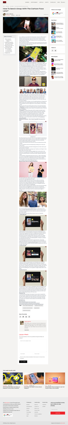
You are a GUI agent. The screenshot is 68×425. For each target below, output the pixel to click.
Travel (27, 414)
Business (27, 2)
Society (46, 2)
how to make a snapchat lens (28, 305)
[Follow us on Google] (57, 13)
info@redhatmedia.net (7, 412)
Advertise (36, 412)
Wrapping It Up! (7, 52)
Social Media (12, 6)
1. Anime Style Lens (9, 49)
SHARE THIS (45, 14)
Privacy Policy (36, 410)
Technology (53, 2)
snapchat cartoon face (39, 305)
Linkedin (43, 406)
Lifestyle (41, 2)
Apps (46, 385)
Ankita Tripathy (9, 14)
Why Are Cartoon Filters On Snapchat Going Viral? (9, 46)
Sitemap (36, 415)
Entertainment (34, 2)
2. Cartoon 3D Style (9, 50)
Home (4, 6)
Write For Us (36, 408)
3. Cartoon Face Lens (9, 51)
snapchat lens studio (26, 310)
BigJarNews (7, 402)
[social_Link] (52, 50)
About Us (36, 404)
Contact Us (36, 406)
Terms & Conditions (38, 414)
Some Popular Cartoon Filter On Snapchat (8, 48)
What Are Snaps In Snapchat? (9, 40)
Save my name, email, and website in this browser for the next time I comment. (32, 357)
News (58, 2)
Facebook (44, 404)
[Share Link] (20, 317)
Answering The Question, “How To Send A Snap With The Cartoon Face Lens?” (9, 43)
